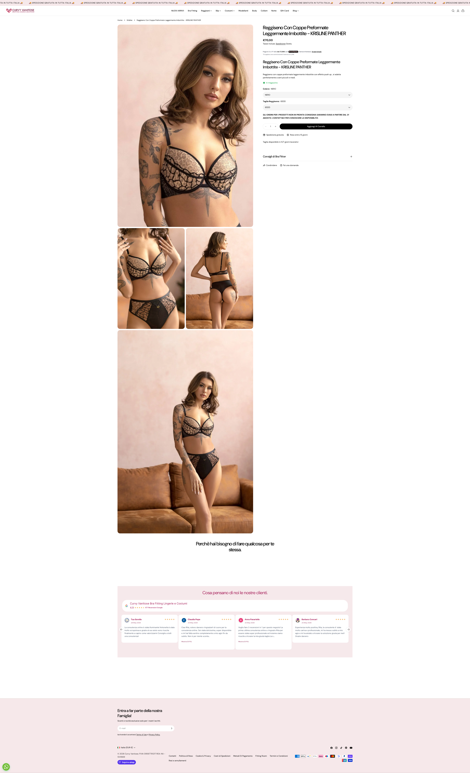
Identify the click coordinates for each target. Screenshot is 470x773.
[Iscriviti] (171, 728)
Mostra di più (129, 642)
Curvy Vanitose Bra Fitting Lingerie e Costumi (158, 603)
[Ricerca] (453, 10)
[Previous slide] (121, 629)
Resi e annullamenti (177, 760)
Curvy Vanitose (131, 753)
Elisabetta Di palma (197, 619)
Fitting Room (261, 756)
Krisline (129, 20)
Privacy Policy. (154, 734)
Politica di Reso (186, 756)
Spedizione (281, 43)
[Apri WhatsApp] (6, 767)
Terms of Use (141, 734)
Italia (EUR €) (127, 747)
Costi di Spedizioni (222, 756)
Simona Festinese (253, 619)
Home (120, 20)
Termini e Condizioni (279, 756)
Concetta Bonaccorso (141, 619)
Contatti (172, 756)
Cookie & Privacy (203, 756)
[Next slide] (348, 629)
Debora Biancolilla (310, 619)
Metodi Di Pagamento (243, 756)
